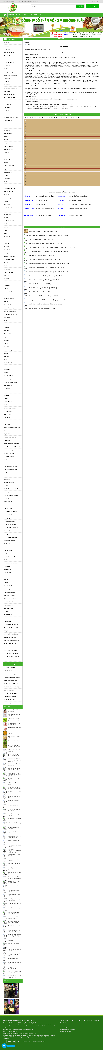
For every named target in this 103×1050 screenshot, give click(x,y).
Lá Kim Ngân (7, 476)
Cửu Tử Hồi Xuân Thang (9, 188)
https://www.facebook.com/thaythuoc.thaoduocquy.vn (18, 1029)
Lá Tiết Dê (6, 404)
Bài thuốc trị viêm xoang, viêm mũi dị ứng (13, 801)
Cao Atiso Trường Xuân (9, 392)
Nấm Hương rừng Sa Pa (9, 589)
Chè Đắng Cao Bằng (8, 514)
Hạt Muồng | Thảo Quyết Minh (11, 117)
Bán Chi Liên (7, 543)
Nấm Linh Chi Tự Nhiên (9, 595)
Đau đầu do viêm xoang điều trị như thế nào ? (14, 810)
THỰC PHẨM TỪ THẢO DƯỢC (12, 624)
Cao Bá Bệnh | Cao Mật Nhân (10, 75)
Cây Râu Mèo (7, 169)
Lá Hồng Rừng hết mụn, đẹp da (11, 488)
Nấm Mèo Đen (7, 414)
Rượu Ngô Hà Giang (8, 660)
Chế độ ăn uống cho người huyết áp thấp (14, 926)
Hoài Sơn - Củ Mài (8, 291)
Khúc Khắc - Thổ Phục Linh (10, 308)
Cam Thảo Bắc (7, 236)
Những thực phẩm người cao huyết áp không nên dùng (14, 913)
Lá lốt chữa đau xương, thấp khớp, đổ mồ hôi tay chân (14, 972)
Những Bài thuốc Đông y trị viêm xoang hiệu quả (14, 837)
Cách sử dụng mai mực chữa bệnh (39, 239)
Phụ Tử (5, 181)
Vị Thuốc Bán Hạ (8, 417)
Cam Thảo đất (7, 505)
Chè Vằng (6, 582)
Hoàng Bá (6, 395)
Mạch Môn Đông (8, 350)
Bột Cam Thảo (7, 240)
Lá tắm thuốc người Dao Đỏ (10, 537)
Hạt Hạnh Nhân (7, 104)
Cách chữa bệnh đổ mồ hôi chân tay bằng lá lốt (43, 304)
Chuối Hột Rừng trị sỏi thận (11, 511)
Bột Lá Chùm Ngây (8, 272)
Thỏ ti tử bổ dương (8, 450)
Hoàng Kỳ (6, 327)
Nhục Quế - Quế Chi (8, 146)
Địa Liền (6, 185)
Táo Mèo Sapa (7, 569)
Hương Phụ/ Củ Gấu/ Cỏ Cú (10, 382)
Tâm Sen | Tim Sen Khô (9, 97)
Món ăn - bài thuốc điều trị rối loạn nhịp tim (14, 779)
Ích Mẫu (6, 201)
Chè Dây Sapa (7, 518)
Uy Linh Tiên (7, 388)
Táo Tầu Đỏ (7, 576)
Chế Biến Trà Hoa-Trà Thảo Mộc (11, 687)
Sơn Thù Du (6, 340)
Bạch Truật (6, 330)
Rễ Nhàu (6, 217)
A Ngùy (5, 359)
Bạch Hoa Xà (7, 547)
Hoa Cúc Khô (7, 101)
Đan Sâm (6, 114)
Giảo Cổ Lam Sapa (9, 456)
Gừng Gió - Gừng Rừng (9, 165)
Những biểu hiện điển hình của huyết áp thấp (14, 855)
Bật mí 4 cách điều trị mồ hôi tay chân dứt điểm (14, 976)
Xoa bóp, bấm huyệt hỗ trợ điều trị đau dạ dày (14, 931)
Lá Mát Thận (7, 49)
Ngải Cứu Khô (7, 421)
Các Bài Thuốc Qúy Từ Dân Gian (12, 677)
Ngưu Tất (6, 136)
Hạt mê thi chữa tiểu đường (10, 524)
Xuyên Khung (7, 369)
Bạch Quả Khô (7, 424)
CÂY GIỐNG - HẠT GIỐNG (11, 653)
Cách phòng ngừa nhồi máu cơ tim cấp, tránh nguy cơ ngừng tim (14, 769)
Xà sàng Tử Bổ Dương (9, 453)
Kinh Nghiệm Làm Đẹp (10, 670)
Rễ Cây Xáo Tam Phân (9, 62)
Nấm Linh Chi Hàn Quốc (9, 592)
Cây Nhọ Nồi (7, 81)
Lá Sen (5, 553)
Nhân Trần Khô (7, 621)
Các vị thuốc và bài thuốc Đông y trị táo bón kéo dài (14, 746)
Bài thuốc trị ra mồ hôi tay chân (38, 308)
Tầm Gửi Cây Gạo (8, 149)
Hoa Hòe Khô (7, 285)
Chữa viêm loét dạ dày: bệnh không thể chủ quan (14, 728)
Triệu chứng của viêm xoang (14, 822)
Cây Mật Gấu (7, 566)
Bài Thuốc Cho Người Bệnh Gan (11, 640)
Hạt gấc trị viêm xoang (13, 805)
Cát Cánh (6, 288)
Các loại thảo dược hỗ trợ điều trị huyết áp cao (13, 917)
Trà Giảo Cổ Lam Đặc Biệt (10, 52)
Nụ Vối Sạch (7, 68)
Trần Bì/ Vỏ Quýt (8, 379)
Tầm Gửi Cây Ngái (8, 55)
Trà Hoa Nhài (7, 479)
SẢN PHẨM (11, 15)
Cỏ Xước (6, 175)
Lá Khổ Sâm (7, 65)
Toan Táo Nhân (7, 333)
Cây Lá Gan (7, 459)
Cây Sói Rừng (7, 178)
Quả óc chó (6, 243)
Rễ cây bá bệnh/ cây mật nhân (11, 527)
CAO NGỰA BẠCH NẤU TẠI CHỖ (12, 656)
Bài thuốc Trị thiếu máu (36, 284)
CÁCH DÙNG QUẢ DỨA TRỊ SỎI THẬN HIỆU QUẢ (14, 788)
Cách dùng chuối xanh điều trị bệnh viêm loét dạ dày (14, 719)
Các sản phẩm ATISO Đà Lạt (11, 495)
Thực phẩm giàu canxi (13, 958)
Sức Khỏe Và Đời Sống (9, 690)
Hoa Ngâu (6, 246)
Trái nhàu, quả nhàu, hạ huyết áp (11, 443)
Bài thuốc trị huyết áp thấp (14, 908)
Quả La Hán (7, 42)
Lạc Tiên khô (7, 440)
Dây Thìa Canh (7, 59)
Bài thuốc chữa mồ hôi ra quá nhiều (39, 296)
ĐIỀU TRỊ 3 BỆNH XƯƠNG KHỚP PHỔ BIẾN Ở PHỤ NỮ (14, 949)
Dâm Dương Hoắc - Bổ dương (10, 469)
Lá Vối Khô (6, 278)
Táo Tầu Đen (7, 211)
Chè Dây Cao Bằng (8, 72)
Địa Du (5, 230)
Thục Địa (6, 301)
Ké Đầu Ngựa (7, 269)
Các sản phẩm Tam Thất (10, 437)
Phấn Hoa (6, 275)
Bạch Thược (7, 317)
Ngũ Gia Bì (6, 152)
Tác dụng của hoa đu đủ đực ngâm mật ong (14, 764)
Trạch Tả (6, 162)
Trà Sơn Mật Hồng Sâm (9, 256)
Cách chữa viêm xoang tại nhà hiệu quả (40, 259)
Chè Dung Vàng (7, 492)
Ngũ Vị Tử (6, 156)
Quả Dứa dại (7, 611)
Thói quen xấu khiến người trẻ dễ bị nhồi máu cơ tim (14, 755)
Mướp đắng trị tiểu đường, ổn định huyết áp (14, 899)
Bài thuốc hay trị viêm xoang (14, 818)
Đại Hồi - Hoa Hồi (8, 172)
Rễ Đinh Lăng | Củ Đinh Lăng (10, 563)
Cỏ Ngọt (6, 485)
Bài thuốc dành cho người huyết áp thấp (13, 859)
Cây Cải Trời (7, 433)
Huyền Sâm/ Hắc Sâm (9, 375)
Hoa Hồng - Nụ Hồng (9, 220)
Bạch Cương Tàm (8, 385)
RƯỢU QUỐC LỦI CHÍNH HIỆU (11, 634)
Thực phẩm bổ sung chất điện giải (39, 288)
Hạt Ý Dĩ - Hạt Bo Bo (9, 259)
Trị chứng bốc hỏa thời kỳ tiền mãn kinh (14, 710)
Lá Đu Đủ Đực (7, 214)
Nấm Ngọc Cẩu (7, 253)
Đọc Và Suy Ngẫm (8, 703)
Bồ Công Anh (8, 572)
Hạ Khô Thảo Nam (8, 282)
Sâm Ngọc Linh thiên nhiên (10, 534)
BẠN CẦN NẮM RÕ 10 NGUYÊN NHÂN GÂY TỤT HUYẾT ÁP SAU (14, 851)
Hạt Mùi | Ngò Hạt (8, 123)
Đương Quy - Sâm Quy (9, 298)
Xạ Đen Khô (7, 463)
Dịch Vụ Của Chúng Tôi (10, 696)
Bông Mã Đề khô (8, 550)
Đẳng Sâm (6, 143)
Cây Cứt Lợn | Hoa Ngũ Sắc (10, 88)
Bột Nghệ (7, 46)
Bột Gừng (6, 265)
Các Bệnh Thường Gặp (10, 667)
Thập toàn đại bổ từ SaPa (10, 637)
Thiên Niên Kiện (8, 133)
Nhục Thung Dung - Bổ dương (11, 466)
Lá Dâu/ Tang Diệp (8, 362)
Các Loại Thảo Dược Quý (10, 674)
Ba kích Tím (7, 194)
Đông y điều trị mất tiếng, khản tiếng (40, 280)
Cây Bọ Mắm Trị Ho (8, 401)
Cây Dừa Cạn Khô (8, 120)
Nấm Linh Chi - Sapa (9, 585)
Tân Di (5, 233)
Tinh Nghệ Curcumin (9, 521)
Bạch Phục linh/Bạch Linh (10, 311)
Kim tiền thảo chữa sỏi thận (10, 530)
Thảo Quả (6, 262)
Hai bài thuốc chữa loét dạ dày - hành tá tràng (14, 724)
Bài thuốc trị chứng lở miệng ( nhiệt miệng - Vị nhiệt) (14, 935)
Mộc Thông (6, 579)
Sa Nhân (6, 353)
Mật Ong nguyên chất (9, 608)
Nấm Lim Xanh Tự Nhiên (10, 598)
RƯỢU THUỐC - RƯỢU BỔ (10, 650)
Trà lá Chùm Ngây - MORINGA (11, 618)
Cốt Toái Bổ (7, 107)
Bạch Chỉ (6, 227)
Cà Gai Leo (6, 498)
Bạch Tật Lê (7, 249)
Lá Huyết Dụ (7, 159)
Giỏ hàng (93, 6)
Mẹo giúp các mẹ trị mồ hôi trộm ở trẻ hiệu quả (14, 967)
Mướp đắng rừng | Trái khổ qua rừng (12, 446)
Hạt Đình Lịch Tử (8, 411)
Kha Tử (6, 223)
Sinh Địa (6, 372)
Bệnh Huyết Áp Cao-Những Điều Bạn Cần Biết (14, 882)
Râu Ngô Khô (7, 91)
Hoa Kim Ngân (7, 472)
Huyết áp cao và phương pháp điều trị (13, 886)
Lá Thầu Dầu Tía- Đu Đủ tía (10, 314)
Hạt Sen (6, 324)
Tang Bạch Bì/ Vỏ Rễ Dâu (10, 366)
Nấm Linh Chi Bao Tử (9, 605)
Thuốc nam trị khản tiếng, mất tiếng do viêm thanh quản (14, 954)
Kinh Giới (6, 346)
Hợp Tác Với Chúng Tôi (9, 699)
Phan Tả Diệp (7, 204)
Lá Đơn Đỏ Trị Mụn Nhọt (9, 408)
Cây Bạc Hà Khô (8, 207)
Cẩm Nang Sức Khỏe (21, 15)
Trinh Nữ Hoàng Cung (9, 482)
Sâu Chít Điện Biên (8, 614)
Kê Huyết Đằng (7, 198)
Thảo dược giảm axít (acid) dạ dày (39, 231)
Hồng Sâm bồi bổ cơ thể (9, 540)
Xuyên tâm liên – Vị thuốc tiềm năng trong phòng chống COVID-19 (14, 760)
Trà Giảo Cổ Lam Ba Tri (9, 94)
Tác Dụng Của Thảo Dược (11, 693)
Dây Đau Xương (7, 78)
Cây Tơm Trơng (7, 320)
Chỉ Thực (6, 343)
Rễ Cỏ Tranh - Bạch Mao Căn (10, 127)
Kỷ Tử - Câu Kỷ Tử (8, 304)
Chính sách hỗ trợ (38, 15)
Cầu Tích (6, 398)
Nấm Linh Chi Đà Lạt (9, 601)
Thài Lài (6, 139)
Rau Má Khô (7, 84)
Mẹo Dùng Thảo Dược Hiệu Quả (11, 683)
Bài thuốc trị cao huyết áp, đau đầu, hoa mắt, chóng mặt (14, 877)
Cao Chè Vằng (7, 110)
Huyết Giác (6, 337)
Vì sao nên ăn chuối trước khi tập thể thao (41, 276)
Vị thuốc (30, 15)
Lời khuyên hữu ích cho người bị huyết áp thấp (13, 922)
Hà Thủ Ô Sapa (8, 508)
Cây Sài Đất (6, 130)
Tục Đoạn (6, 356)
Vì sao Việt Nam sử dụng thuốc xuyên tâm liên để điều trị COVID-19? (14, 775)
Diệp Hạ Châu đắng (8, 501)
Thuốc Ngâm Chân (8, 191)
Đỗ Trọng (6, 295)
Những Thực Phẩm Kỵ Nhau (10, 680)
